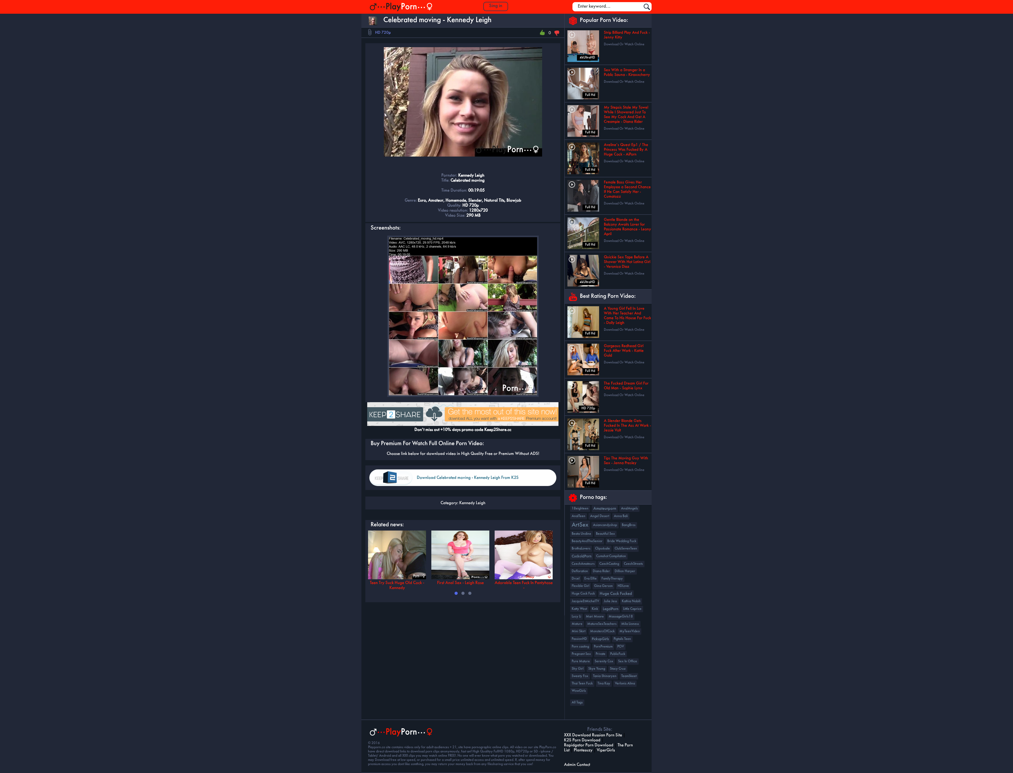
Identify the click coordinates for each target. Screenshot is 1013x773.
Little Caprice (632, 609)
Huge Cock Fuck (583, 593)
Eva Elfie (590, 578)
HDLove (623, 586)
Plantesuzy (583, 750)
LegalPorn (610, 609)
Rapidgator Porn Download (588, 745)
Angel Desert (599, 516)
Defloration (580, 571)
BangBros (628, 525)
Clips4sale (602, 548)
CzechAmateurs (583, 564)
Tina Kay (604, 683)
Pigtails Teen (622, 639)
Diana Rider (601, 571)
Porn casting (580, 646)
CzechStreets (633, 564)
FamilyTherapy (612, 578)
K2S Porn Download (582, 740)
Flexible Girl (580, 586)
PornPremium (603, 646)
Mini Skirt (578, 631)
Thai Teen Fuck (582, 683)
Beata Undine (581, 534)
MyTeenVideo (629, 631)
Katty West (579, 609)
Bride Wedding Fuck (621, 541)
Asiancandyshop (605, 525)
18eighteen (580, 508)
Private (600, 654)
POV (620, 646)
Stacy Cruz (618, 668)
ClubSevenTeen (626, 548)
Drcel (576, 578)
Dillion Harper (625, 571)
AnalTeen (578, 516)
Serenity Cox (604, 661)
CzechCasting (609, 564)
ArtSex (580, 525)
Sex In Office (627, 661)
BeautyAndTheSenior (587, 541)
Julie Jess (610, 601)
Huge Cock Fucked (616, 594)
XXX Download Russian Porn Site (593, 735)
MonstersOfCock (602, 631)
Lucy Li (576, 616)
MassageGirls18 (621, 616)
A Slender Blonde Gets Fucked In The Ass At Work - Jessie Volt (627, 425)
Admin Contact (577, 765)
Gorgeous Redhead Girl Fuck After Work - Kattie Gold (624, 350)
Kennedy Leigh (472, 503)
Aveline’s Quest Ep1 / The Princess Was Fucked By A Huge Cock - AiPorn (626, 149)
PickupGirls (600, 639)
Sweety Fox (580, 676)
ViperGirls (606, 750)
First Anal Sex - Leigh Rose (460, 583)
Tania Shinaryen (605, 676)
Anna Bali (621, 516)
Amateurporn (604, 509)
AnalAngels (629, 508)
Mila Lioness (630, 624)
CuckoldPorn (581, 556)
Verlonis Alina (625, 683)
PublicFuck (617, 654)
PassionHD (579, 639)
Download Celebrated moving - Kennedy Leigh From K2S (468, 478)
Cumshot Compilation (611, 556)
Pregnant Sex (581, 654)
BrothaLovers (581, 548)
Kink (595, 609)
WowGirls (579, 691)
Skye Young (596, 668)
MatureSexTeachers (602, 624)
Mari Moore (595, 616)
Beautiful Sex (605, 534)
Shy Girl (578, 668)
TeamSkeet (629, 676)
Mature (577, 624)
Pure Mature (581, 661)
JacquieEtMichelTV (585, 601)
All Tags (577, 702)
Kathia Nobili (631, 601)
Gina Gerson (603, 586)
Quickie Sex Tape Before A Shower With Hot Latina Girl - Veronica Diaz (627, 262)
